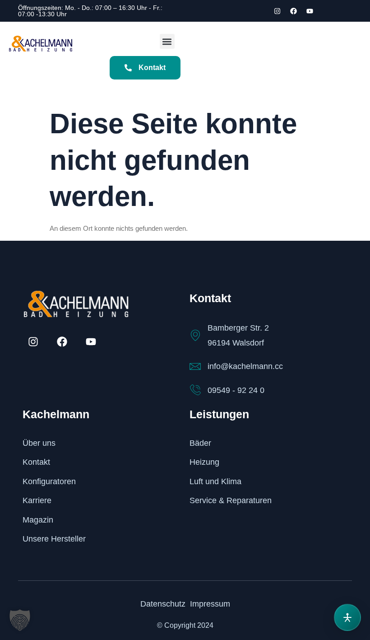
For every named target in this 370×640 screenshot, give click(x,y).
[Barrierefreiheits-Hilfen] (347, 617)
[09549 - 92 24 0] (195, 390)
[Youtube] (309, 11)
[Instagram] (277, 11)
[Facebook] (293, 11)
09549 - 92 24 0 (236, 390)
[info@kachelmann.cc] (195, 366)
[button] (167, 41)
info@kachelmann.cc (245, 366)
